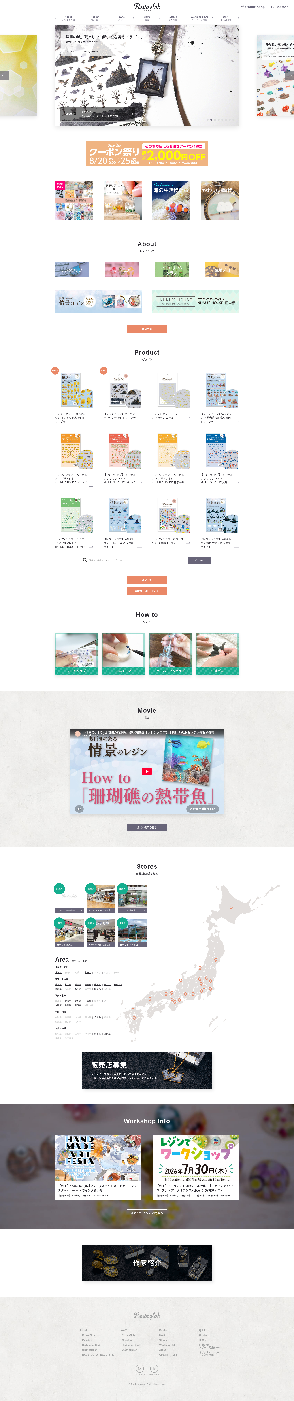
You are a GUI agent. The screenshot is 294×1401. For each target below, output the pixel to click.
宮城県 (88, 972)
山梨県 (97, 989)
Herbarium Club (91, 1345)
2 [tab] (211, 120)
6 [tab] (226, 120)
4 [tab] (219, 120)
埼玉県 (88, 984)
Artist (162, 1350)
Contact (203, 1335)
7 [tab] (230, 120)
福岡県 (107, 1033)
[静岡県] (193, 994)
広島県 (97, 1017)
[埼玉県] (201, 984)
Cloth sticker (89, 1350)
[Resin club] (139, 1369)
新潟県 (58, 989)
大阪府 (58, 1005)
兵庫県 (68, 1005)
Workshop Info (167, 1345)
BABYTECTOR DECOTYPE (98, 1355)
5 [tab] (222, 120)
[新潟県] (200, 968)
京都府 (107, 1001)
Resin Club (88, 1335)
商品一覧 (147, 328)
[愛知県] (185, 994)
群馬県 (78, 984)
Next (289, 75)
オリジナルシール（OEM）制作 (209, 1353)
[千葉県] (210, 989)
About (83, 1330)
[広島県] (150, 999)
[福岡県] (133, 1007)
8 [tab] (233, 120)
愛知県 (78, 1001)
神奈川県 (118, 984)
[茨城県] (210, 981)
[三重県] (179, 1000)
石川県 (78, 989)
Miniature (87, 1340)
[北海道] (231, 908)
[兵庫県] (166, 994)
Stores (163, 1340)
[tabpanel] (147, 75)
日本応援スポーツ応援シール (210, 1346)
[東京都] (204, 987)
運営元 (202, 1340)
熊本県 (97, 1033)
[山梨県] (199, 979)
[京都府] (171, 993)
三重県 (88, 1001)
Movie (162, 1335)
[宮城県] (215, 960)
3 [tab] (215, 120)
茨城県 (58, 984)
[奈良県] (174, 1002)
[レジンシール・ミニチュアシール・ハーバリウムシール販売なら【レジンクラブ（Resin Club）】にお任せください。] (147, 7)
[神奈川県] (201, 991)
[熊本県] (134, 1018)
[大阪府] (172, 1000)
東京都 (107, 984)
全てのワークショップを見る (147, 1213)
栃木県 (68, 984)
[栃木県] (206, 978)
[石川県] (180, 981)
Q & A (202, 1330)
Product (164, 1330)
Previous (4, 75)
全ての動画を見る (147, 827)
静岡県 (68, 1001)
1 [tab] (208, 120)
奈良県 (78, 1005)
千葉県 (97, 984)
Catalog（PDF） (168, 1355)
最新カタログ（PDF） (147, 590)
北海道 (58, 972)
